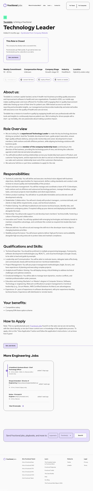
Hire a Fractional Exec (28, 462)
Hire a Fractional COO (28, 475)
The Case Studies (49, 473)
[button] (6, 370)
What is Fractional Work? (35, 5)
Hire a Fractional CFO (28, 472)
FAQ (46, 477)
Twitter (69, 462)
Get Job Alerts (13, 57)
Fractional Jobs (36, 326)
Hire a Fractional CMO (28, 465)
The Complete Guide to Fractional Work (50, 463)
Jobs (44, 5)
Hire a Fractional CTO (28, 468)
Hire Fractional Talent (28, 478)
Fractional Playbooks (50, 467)
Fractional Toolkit (49, 470)
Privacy (86, 462)
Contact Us (57, 5)
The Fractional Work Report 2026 (53, 483)
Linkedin (69, 465)
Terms (85, 465)
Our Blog (47, 480)
